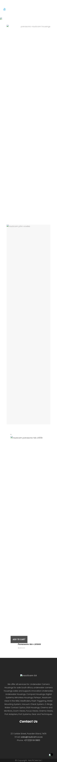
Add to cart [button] (19, 639)
